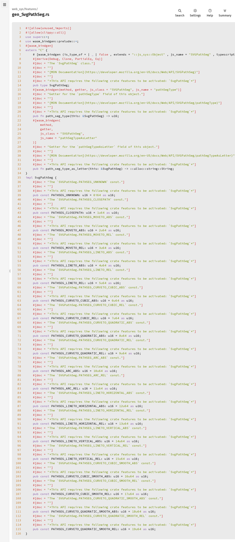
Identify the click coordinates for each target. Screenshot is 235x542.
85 (19, 397)
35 (19, 177)
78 (19, 366)
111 (18, 511)
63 (19, 300)
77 (19, 362)
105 (18, 485)
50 (19, 243)
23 (19, 125)
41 (19, 204)
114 (18, 524)
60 (19, 287)
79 (19, 371)
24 (19, 129)
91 (19, 423)
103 (18, 476)
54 (19, 261)
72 (19, 340)
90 (19, 419)
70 (19, 331)
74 (19, 349)
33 (19, 168)
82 (19, 384)
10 (19, 67)
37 (19, 186)
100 (18, 463)
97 (19, 450)
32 (19, 164)
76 (19, 357)
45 (19, 221)
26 (19, 138)
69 (19, 327)
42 (19, 208)
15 (19, 89)
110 (18, 507)
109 (18, 502)
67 (19, 318)
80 (19, 375)
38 (19, 190)
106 (18, 489)
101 (18, 467)
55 (19, 265)
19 (19, 107)
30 (19, 155)
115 (18, 529)
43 (19, 212)
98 (19, 454)
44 (19, 217)
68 (19, 322)
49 (19, 239)
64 (19, 305)
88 (19, 410)
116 (18, 533)
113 (18, 520)
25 (19, 133)
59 (19, 283)
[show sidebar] (4, 4)
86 (19, 401)
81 (19, 379)
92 (19, 428)
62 (19, 296)
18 (19, 103)
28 (19, 147)
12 (19, 76)
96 (19, 445)
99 (19, 459)
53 (19, 256)
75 (19, 353)
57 (19, 274)
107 (18, 494)
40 (19, 199)
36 (19, 182)
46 (19, 226)
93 (19, 432)
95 (19, 441)
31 (19, 160)
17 (19, 98)
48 (19, 234)
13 (19, 81)
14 (19, 85)
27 (19, 142)
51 (19, 248)
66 (19, 313)
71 (19, 335)
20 (19, 111)
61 (19, 292)
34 (19, 173)
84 (19, 393)
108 (18, 498)
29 (19, 151)
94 (19, 437)
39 (19, 195)
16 (19, 94)
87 (19, 406)
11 (19, 72)
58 (19, 278)
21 (19, 116)
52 (19, 252)
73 (19, 344)
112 (18, 516)
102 (18, 472)
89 (19, 415)
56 (19, 270)
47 (19, 230)
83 (19, 388)
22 (19, 120)
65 (19, 309)
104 (18, 480)
